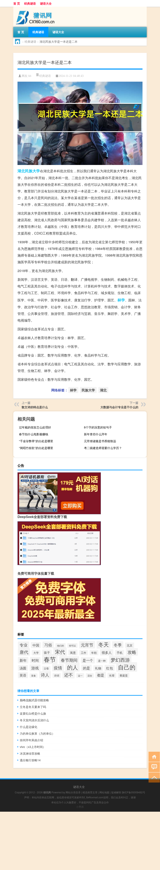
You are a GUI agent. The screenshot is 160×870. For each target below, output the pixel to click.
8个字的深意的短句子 (98, 427)
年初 (94, 653)
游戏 (35, 667)
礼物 (98, 668)
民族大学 (32, 171)
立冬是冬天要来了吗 (33, 707)
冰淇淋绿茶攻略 (30, 753)
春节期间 (69, 660)
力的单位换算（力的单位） (37, 733)
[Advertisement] (80, 841)
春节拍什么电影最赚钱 (33, 434)
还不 (68, 675)
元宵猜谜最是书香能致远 (100, 441)
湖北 (21, 171)
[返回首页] (153, 756)
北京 (129, 645)
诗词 (56, 675)
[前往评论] (153, 766)
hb (29, 75)
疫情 (58, 668)
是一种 (102, 660)
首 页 (16, 3)
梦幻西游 (120, 659)
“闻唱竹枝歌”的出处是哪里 (36, 448)
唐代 (24, 652)
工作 (83, 653)
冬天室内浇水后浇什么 (34, 720)
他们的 (60, 645)
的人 (72, 667)
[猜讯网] (35, 8)
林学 (121, 300)
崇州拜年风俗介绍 (31, 740)
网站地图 (104, 792)
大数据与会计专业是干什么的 (119, 407)
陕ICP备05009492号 (133, 792)
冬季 (118, 645)
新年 (23, 660)
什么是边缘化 (28, 727)
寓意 (73, 652)
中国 (35, 645)
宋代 (60, 651)
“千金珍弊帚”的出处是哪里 (36, 441)
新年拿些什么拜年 (95, 434)
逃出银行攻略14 (30, 760)
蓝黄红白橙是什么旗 (33, 713)
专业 (24, 645)
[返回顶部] (153, 777)
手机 (119, 652)
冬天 (103, 644)
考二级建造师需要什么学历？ (103, 448)
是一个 (87, 660)
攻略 (132, 652)
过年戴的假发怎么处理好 (35, 427)
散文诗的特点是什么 (35, 407)
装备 (33, 675)
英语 (23, 675)
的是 (86, 667)
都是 (100, 675)
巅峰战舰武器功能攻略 (34, 700)
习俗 (48, 645)
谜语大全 (46, 3)
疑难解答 (116, 792)
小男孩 (80, 806)
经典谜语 (30, 3)
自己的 (126, 667)
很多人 (107, 652)
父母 (46, 668)
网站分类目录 (73, 792)
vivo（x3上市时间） (33, 747)
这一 (80, 675)
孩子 (47, 652)
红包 (109, 667)
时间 (35, 660)
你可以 (72, 645)
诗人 (45, 675)
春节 (50, 659)
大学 (36, 653)
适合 (90, 675)
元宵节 (87, 645)
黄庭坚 (124, 675)
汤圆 (23, 668)
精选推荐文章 (90, 792)
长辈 (112, 675)
